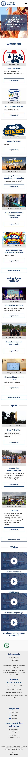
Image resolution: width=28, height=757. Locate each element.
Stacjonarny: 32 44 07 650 (14, 686)
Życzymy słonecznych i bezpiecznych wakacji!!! (14, 177)
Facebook (15, 712)
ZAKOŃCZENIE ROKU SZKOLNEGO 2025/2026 (14, 251)
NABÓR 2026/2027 (14, 141)
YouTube (14, 719)
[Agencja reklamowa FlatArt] (14, 754)
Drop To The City (14, 430)
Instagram (15, 715)
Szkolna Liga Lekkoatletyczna (14, 469)
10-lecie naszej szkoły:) (14, 613)
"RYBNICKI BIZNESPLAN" (14, 305)
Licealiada (14, 510)
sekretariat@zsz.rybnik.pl (14, 692)
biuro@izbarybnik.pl (14, 737)
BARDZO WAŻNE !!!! (14, 68)
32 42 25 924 (15, 735)
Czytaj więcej (14, 80)
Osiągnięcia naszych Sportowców (14, 343)
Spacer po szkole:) (14, 572)
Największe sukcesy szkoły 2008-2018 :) (14, 634)
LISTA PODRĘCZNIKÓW (14, 107)
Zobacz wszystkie (14, 270)
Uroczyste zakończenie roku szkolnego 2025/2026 (14, 215)
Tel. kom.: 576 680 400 (14, 689)
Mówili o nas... (14, 592)
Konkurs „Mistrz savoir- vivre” (14, 378)
